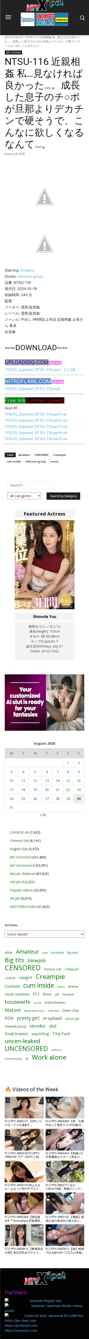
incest (54, 461)
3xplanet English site (45, 1301)
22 (68, 789)
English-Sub (19, 849)
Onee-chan (70, 1010)
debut (61, 986)
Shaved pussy (15, 1026)
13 (47, 780)
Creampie (59, 455)
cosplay (10, 978)
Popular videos (21, 890)
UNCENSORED (26, 1048)
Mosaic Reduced (22, 873)
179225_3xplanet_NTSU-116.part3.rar (36, 426)
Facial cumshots (17, 994)
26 (35, 798)
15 (68, 780)
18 (23, 789)
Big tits (14, 959)
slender (37, 1026)
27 (47, 798)
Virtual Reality (13, 1058)
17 (11, 789)
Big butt (72, 953)
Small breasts (16, 1033)
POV (9, 1018)
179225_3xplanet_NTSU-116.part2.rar (36, 420)
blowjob (37, 960)
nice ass (53, 1011)
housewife (17, 1001)
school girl (72, 1019)
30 (79, 798)
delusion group (30, 276)
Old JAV (15, 882)
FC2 (36, 994)
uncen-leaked (22, 1041)
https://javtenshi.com (21, 1325)
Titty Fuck (61, 1033)
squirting (40, 1033)
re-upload (52, 1018)
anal (45, 952)
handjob (68, 994)
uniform (56, 1050)
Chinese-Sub (19, 840)
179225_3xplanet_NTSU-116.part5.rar (36, 439)
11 (23, 780)
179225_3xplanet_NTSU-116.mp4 (32, 388)
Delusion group (36, 461)
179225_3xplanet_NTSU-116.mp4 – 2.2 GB (40, 369)
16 (79, 780)
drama (73, 986)
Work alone (49, 1057)
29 (68, 798)
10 (11, 780)
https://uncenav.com (21, 1330)
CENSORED (41, 455)
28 (58, 798)
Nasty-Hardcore (34, 1010)
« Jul (43, 814)
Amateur (27, 270)
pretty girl (28, 1018)
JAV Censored (14, 37)
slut (53, 1026)
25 (23, 798)
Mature (13, 1009)
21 (58, 789)
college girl (72, 969)
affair (9, 952)
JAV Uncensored (22, 865)
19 (35, 789)
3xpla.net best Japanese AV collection (54, 1316)
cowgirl (25, 977)
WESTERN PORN (23, 906)
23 (79, 789)
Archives (11, 925)
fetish (47, 994)
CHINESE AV (19, 832)
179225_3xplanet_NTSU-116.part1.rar (36, 414)
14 (58, 780)
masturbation (54, 1002)
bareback (57, 952)
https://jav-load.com (20, 1320)
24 (11, 798)
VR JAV (15, 898)
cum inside (14, 461)
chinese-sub (52, 969)
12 (35, 780)
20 (47, 789)
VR (26, 1058)
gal (57, 994)
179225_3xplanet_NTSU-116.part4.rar (36, 432)
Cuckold (12, 986)
